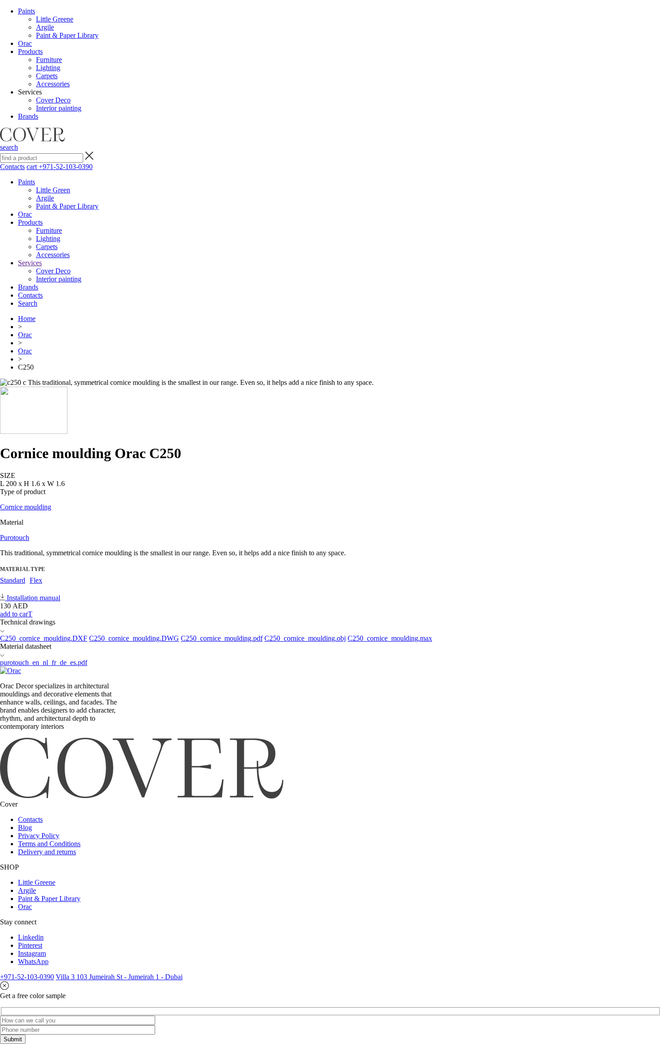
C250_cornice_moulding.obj (305, 638)
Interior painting (58, 108)
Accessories (53, 84)
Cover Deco (53, 100)
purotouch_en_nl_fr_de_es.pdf (43, 662)
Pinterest (30, 945)
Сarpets (47, 76)
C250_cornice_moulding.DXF (43, 638)
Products (30, 51)
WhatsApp (33, 961)
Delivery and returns (47, 852)
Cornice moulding (25, 507)
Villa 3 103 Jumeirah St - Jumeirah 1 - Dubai (119, 977)
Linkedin (31, 937)
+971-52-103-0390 (66, 166)
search (9, 147)
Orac (25, 43)
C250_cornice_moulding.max (390, 638)
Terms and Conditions (49, 844)
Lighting (48, 67)
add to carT (16, 614)
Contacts (12, 166)
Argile (45, 27)
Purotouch (14, 537)
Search (27, 303)
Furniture (49, 59)
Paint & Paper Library (67, 35)
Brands (28, 116)
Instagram (32, 953)
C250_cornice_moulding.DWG (134, 638)
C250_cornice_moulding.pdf (222, 638)
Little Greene (54, 19)
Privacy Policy (38, 835)
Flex (36, 580)
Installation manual (32, 598)
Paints (26, 11)
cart (33, 166)
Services (30, 263)
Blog (25, 827)
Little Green (53, 190)
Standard (12, 580)
